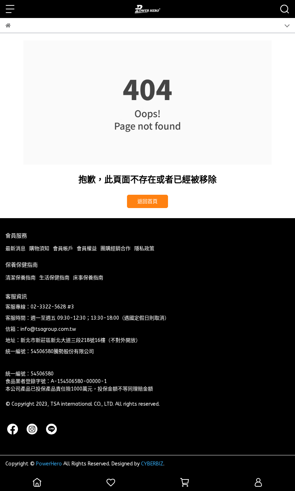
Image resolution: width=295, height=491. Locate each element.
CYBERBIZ (152, 464)
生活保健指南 (54, 278)
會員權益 (87, 249)
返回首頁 (147, 201)
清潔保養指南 (20, 278)
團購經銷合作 (115, 249)
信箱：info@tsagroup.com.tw (40, 329)
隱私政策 (144, 249)
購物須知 (39, 249)
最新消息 (15, 249)
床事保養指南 (88, 278)
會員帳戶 (63, 249)
